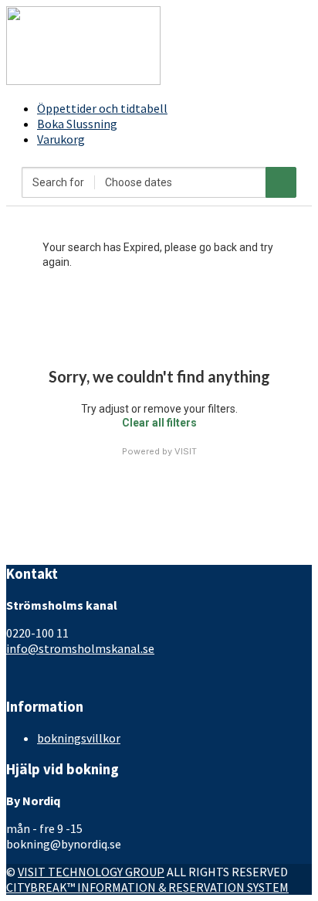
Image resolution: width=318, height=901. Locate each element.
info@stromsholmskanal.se (80, 648)
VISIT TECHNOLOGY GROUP (91, 871)
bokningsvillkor (78, 738)
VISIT (185, 451)
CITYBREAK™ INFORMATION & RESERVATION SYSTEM (147, 887)
